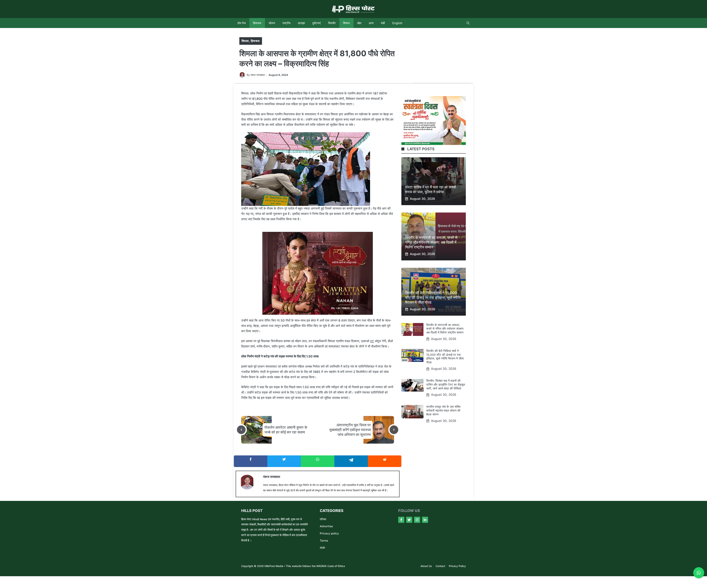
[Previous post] (241, 429)
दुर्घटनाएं (316, 23)
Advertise (326, 526)
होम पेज (242, 23)
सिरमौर (332, 23)
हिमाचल (257, 23)
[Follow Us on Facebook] (401, 520)
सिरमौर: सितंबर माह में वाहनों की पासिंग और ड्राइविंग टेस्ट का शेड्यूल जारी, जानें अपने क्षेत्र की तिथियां (445, 384)
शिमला (346, 23)
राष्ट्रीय (286, 23)
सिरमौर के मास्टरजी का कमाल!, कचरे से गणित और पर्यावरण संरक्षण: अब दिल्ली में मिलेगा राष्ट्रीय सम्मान (431, 242)
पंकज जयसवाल (258, 74)
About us (426, 566)
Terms (324, 540)
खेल (359, 23)
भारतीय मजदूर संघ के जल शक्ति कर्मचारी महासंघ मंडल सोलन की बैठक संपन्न (443, 410)
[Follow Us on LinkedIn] (425, 520)
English (397, 23)
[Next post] (394, 429)
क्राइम (301, 23)
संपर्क (322, 548)
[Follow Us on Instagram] (417, 520)
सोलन (272, 23)
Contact (440, 566)
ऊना (371, 23)
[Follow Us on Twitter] (409, 520)
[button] (468, 23)
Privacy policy (329, 533)
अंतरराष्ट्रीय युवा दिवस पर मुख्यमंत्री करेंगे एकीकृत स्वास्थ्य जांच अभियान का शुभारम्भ (350, 430)
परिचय (323, 519)
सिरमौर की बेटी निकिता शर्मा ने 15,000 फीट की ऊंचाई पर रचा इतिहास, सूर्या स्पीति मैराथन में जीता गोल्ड (433, 298)
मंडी (383, 23)
